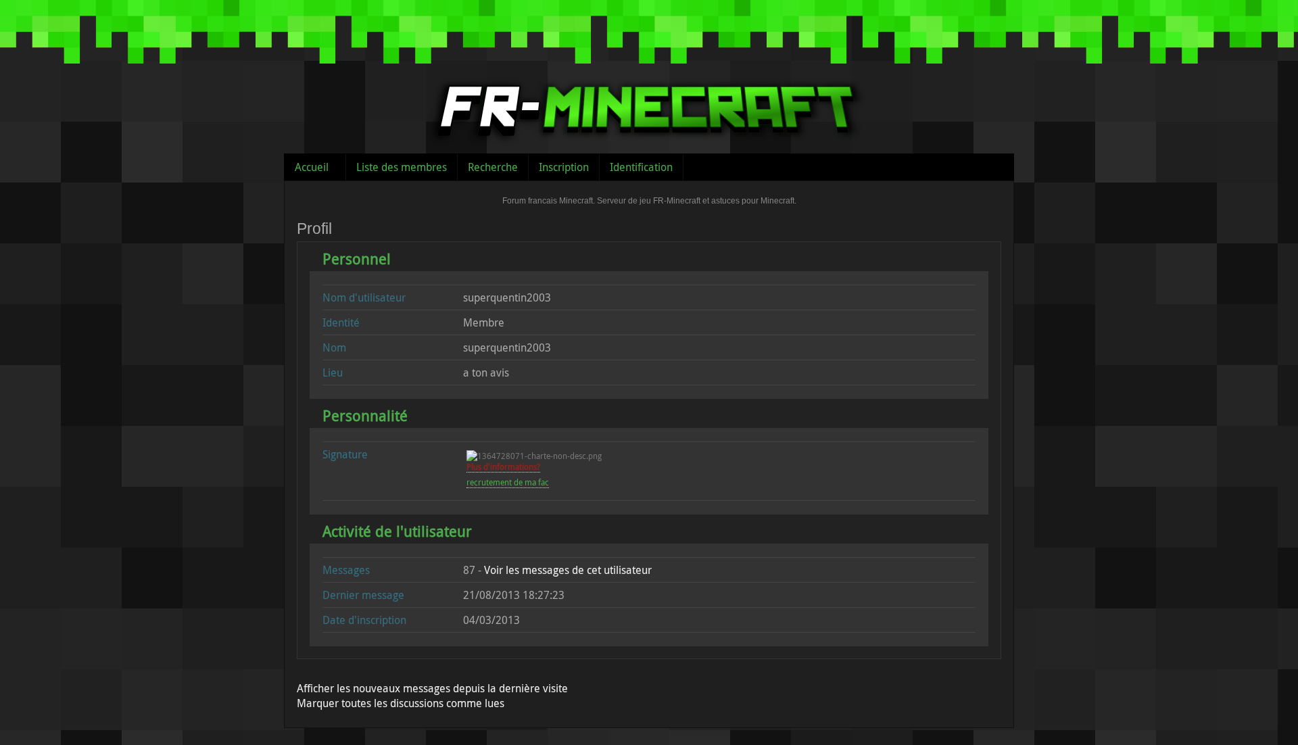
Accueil (312, 167)
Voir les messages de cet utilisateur (568, 569)
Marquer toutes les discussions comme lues (400, 703)
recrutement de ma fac (507, 482)
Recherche (493, 167)
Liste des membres (401, 167)
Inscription (564, 167)
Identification (641, 167)
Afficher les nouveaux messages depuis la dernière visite (432, 688)
